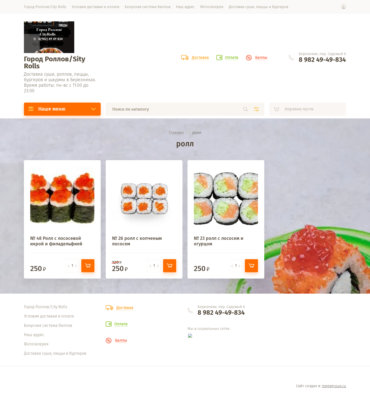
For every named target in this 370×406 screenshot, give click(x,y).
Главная (176, 133)
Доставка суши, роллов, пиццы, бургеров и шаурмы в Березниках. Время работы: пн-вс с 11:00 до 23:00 (60, 82)
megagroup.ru (334, 386)
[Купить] (87, 265)
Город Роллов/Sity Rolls (54, 62)
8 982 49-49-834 (322, 60)
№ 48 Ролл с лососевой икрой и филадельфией (56, 241)
